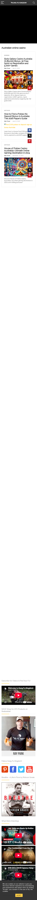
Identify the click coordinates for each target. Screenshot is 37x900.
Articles (7, 110)
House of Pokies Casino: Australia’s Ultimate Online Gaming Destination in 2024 (17, 150)
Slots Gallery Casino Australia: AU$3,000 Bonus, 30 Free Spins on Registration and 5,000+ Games (18, 62)
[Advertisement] (18, 24)
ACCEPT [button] (19, 895)
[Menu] (2, 2)
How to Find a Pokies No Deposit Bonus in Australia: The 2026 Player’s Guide (17, 116)
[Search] (33, 2)
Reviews (6, 55)
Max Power (7, 68)
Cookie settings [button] (8, 895)
